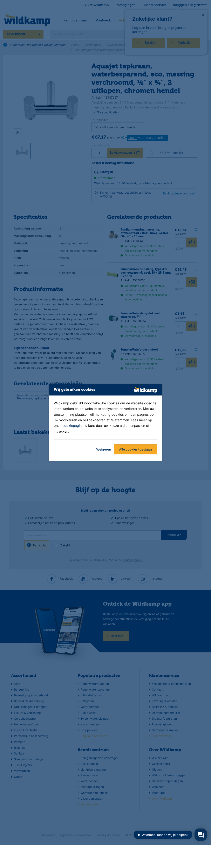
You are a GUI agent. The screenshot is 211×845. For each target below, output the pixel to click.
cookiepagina (72, 426)
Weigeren (103, 449)
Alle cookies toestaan (135, 449)
